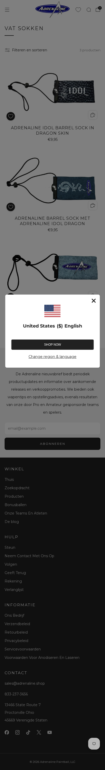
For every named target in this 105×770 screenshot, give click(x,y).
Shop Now (52, 344)
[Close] (93, 301)
